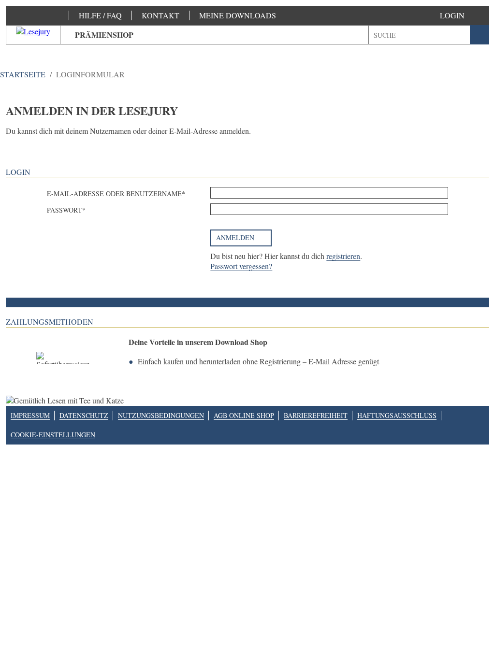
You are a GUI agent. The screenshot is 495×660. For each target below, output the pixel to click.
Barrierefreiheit (316, 415)
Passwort (64, 210)
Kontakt (160, 15)
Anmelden (235, 237)
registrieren (343, 256)
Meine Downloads (237, 15)
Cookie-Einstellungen (53, 434)
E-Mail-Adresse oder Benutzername (114, 193)
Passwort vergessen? (241, 266)
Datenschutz (83, 415)
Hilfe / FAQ (100, 15)
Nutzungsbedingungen (161, 415)
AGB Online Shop (244, 415)
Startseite (22, 74)
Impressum (30, 415)
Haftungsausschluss (397, 415)
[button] (462, 15)
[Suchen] (479, 34)
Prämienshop (104, 34)
